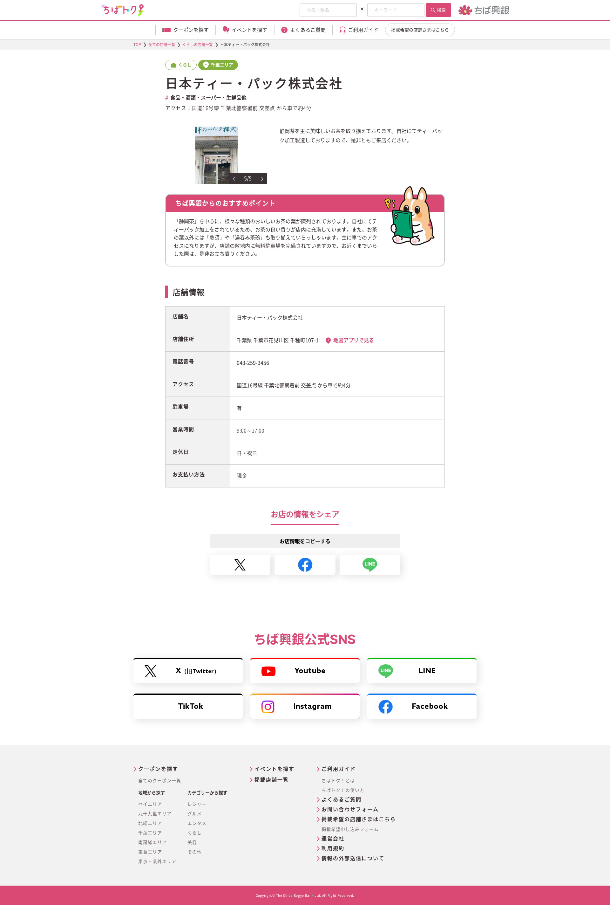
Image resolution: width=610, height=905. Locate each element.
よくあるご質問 (342, 799)
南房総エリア (152, 842)
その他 (194, 852)
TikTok (190, 706)
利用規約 (333, 848)
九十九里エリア (155, 814)
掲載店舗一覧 (271, 779)
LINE (427, 671)
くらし (194, 833)
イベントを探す (274, 768)
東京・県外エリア (157, 861)
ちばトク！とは (338, 780)
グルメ (194, 814)
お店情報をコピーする (305, 541)
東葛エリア (150, 852)
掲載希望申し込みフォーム (350, 829)
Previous (234, 178)
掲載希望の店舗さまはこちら (420, 30)
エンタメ (197, 823)
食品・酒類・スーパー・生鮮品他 (208, 97)
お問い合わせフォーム (350, 809)
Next (262, 178)
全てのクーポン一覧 (159, 780)
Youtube (310, 671)
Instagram (312, 706)
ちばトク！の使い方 (343, 790)
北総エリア (150, 823)
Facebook (430, 706)
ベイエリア (150, 804)
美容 (192, 842)
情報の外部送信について (353, 858)
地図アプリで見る (353, 340)
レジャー (197, 804)
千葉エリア (150, 833)
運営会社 (333, 838)
